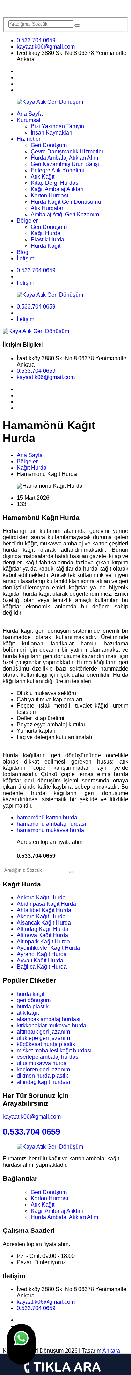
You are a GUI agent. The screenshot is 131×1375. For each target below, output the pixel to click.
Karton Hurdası (49, 195)
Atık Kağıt (42, 177)
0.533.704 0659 (36, 40)
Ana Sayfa (30, 114)
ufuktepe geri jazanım (43, 1038)
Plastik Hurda (47, 240)
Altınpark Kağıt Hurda (43, 942)
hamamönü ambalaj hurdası (51, 824)
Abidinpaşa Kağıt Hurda (46, 904)
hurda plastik (33, 1006)
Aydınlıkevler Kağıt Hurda (48, 948)
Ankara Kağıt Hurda (41, 897)
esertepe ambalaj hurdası (48, 1057)
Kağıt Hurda (45, 233)
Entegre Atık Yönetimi (57, 170)
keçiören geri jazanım (43, 1069)
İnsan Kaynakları (51, 133)
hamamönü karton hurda (47, 817)
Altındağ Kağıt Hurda (42, 929)
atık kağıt (28, 1013)
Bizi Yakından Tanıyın (57, 126)
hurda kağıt (30, 994)
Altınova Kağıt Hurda (42, 935)
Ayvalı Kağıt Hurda (40, 960)
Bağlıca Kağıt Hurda (42, 967)
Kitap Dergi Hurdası (55, 183)
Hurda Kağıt (45, 246)
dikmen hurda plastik (42, 1076)
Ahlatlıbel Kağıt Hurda (44, 910)
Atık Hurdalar (47, 208)
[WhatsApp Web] (21, 1344)
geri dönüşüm (34, 1000)
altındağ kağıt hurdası (43, 1082)
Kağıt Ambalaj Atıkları (57, 189)
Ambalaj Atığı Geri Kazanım (65, 214)
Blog (22, 252)
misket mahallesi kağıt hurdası (54, 1051)
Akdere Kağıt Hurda (41, 916)
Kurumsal (29, 120)
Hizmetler (29, 139)
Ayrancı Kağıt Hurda (42, 954)
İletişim (25, 258)
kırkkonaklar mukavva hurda (51, 1025)
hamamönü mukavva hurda (50, 830)
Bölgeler (27, 221)
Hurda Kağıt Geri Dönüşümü (66, 202)
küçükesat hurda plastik (46, 1044)
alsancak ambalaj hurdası (48, 1019)
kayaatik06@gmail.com (46, 47)
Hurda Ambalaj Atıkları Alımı (65, 158)
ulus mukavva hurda (42, 1063)
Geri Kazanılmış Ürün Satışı (65, 164)
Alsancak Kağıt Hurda (44, 923)
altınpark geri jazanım (43, 1032)
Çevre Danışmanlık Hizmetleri (68, 151)
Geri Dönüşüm (49, 145)
